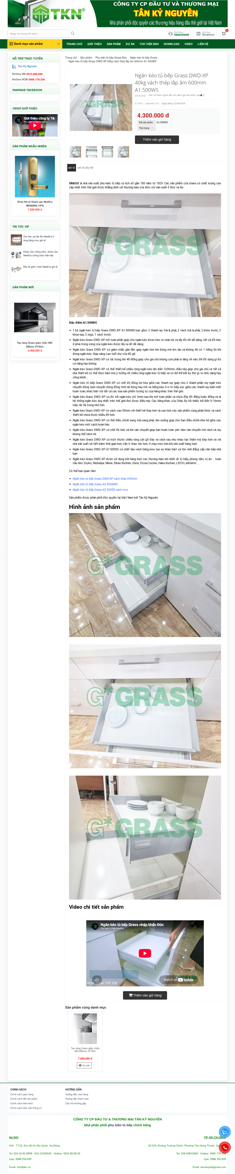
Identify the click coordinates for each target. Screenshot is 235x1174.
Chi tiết (85, 1065)
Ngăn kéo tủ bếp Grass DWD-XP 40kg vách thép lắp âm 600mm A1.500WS (112, 61)
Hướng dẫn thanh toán (77, 1098)
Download (172, 44)
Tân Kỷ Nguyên (27, 66)
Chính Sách (18, 1089)
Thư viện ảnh (149, 44)
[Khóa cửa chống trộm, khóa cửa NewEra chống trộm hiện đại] (16, 255)
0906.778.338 (37, 79)
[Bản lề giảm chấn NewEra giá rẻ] (16, 269)
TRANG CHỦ (74, 44)
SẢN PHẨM (114, 44)
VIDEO (189, 44)
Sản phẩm (86, 57)
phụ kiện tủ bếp (120, 1125)
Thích (140, 103)
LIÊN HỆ (203, 44)
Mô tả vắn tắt (86, 167)
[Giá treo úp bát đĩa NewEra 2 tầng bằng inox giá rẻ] (16, 239)
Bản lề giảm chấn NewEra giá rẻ (40, 266)
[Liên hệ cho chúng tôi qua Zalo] (225, 1132)
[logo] (117, 13)
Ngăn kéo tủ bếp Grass (143, 57)
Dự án (130, 44)
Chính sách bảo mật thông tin (26, 1108)
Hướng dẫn (73, 1089)
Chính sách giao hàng (21, 1094)
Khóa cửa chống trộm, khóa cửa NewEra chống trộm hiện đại (40, 253)
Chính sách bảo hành (21, 1103)
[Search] (72, 33)
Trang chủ (71, 57)
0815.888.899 (34, 74)
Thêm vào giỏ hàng (157, 139)
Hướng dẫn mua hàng (76, 1094)
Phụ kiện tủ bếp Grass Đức (111, 57)
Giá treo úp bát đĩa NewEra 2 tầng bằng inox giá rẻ (38, 238)
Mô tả (71, 167)
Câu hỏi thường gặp (75, 1103)
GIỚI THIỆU (94, 44)
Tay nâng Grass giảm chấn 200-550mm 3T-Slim (85, 1049)
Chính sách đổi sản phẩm (23, 1098)
